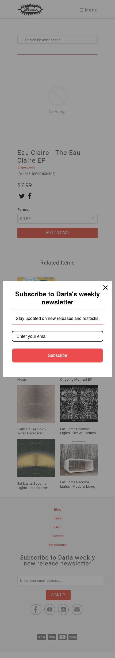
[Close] (105, 287)
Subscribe (57, 355)
